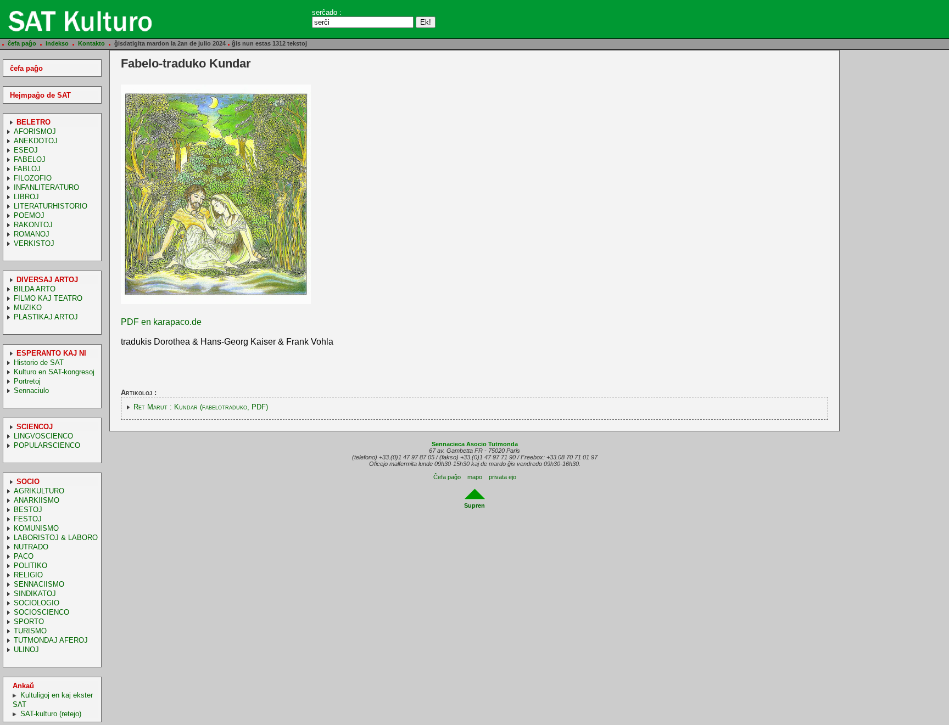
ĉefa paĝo (22, 43)
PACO (24, 556)
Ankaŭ (23, 686)
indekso (57, 43)
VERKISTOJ (34, 243)
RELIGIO (28, 575)
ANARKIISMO (36, 500)
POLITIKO (30, 565)
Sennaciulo (31, 390)
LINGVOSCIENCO (43, 436)
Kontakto (91, 43)
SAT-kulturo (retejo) (50, 714)
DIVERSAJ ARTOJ (47, 280)
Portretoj (27, 381)
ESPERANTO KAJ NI (51, 353)
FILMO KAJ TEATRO (48, 298)
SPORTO (29, 621)
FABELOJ (30, 159)
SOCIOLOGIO (36, 603)
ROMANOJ (31, 234)
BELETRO (33, 122)
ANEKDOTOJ (36, 141)
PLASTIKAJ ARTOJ (46, 317)
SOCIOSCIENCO (41, 612)
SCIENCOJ (34, 427)
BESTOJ (28, 509)
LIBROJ (26, 197)
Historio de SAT (39, 362)
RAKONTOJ (33, 225)
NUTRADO (31, 547)
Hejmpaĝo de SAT (40, 95)
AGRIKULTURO (39, 491)
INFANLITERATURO (46, 187)
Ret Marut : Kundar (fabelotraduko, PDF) (200, 407)
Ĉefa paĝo (447, 477)
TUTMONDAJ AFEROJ (51, 640)
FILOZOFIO (33, 178)
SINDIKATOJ (35, 593)
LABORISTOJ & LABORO (56, 537)
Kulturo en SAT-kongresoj (54, 372)
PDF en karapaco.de (161, 322)
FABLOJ (27, 169)
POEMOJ (29, 215)
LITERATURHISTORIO (50, 206)
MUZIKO (28, 308)
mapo (474, 477)
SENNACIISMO (39, 584)
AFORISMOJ (35, 131)
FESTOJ (28, 519)
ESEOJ (26, 150)
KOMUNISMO (36, 528)
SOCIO (28, 481)
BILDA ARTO (34, 289)
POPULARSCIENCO (47, 445)
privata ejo (502, 477)
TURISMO (30, 631)
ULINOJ (26, 649)
